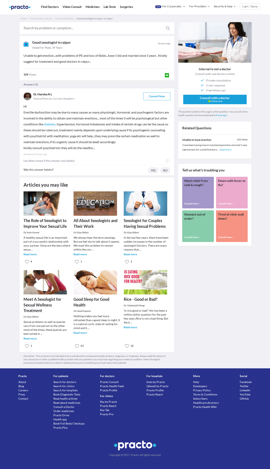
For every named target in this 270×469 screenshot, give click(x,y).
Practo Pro (106, 414)
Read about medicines (66, 402)
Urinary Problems (64, 18)
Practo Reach (108, 406)
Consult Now (157, 96)
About (22, 382)
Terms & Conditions (205, 394)
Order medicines (63, 411)
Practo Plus (60, 427)
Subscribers (200, 398)
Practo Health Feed (112, 386)
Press (21, 394)
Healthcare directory (206, 402)
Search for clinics (64, 386)
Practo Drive (61, 415)
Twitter (244, 386)
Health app (60, 419)
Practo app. (221, 115)
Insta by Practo (155, 382)
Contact (23, 398)
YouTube (245, 394)
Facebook (246, 382)
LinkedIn (245, 390)
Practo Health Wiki (205, 406)
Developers (200, 386)
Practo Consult (109, 382)
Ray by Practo (108, 401)
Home (24, 18)
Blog (21, 386)
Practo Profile (108, 390)
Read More (225, 149)
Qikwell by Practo (157, 386)
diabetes (50, 124)
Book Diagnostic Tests (66, 394)
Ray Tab (104, 410)
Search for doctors (64, 382)
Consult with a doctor (41, 18)
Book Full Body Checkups (69, 423)
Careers (23, 390)
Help (196, 382)
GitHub (244, 398)
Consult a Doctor (64, 406)
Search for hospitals (65, 390)
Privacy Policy (202, 390)
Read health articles (65, 398)
